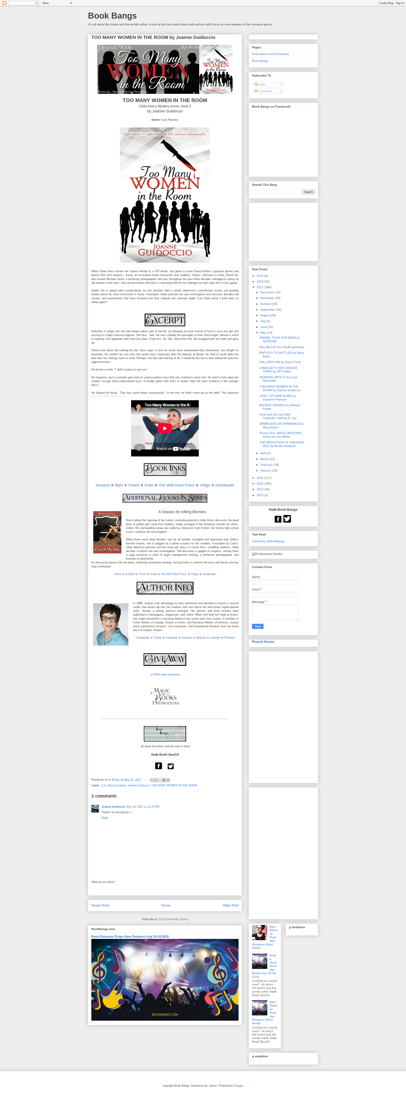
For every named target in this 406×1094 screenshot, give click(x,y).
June (264, 327)
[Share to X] (160, 780)
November (267, 298)
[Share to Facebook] (164, 780)
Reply (105, 817)
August (265, 315)
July (263, 321)
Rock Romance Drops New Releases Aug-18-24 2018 (130, 936)
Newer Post (100, 905)
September (268, 309)
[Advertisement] (283, 716)
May (263, 332)
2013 (260, 495)
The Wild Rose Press (177, 485)
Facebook (172, 637)
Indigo (205, 485)
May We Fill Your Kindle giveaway (281, 347)
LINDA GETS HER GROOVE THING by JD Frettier (278, 369)
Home (165, 905)
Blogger (238, 1085)
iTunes (133, 485)
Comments (265, 91)
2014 (260, 489)
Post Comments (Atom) (173, 919)
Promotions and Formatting (270, 54)
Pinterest (229, 637)
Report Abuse (263, 641)
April (263, 453)
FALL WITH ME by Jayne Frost (280, 362)
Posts (261, 84)
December (267, 292)
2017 (260, 287)
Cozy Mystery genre (113, 785)
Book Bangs (112, 15)
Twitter (158, 637)
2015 (260, 483)
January (266, 470)
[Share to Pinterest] (168, 780)
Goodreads (224, 485)
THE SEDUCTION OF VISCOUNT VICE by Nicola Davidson (282, 444)
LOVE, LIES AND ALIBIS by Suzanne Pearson (277, 397)
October (266, 304)
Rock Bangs (260, 61)
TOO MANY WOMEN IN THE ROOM (174, 785)
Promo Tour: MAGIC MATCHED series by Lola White (280, 434)
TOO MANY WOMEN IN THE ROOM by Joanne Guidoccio (280, 388)
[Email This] (152, 780)
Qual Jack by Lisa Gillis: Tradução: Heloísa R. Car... (279, 416)
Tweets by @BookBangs (268, 541)
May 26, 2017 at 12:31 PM (143, 806)
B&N (119, 485)
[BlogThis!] (156, 780)
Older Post (231, 905)
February (266, 464)
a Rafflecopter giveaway (165, 674)
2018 (260, 281)
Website (201, 637)
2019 (260, 275)
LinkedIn (215, 637)
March (265, 459)
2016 (260, 477)
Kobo (149, 485)
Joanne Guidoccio (139, 785)
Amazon (103, 485)
